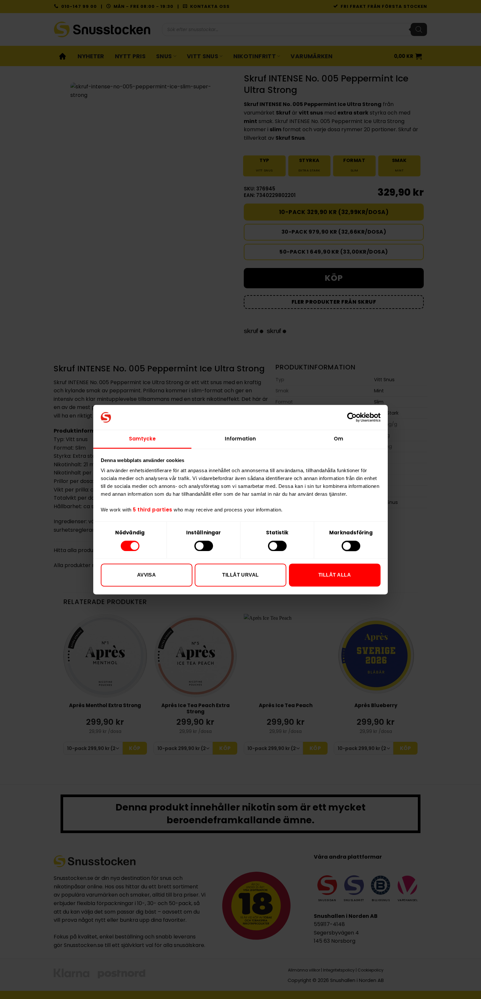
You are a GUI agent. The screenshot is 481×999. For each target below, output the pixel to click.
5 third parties (152, 510)
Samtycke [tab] (142, 439)
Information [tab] (240, 439)
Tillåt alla (334, 575)
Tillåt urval (240, 575)
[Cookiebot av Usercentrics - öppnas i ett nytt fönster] (352, 417)
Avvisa (146, 575)
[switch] (203, 546)
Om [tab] (338, 439)
